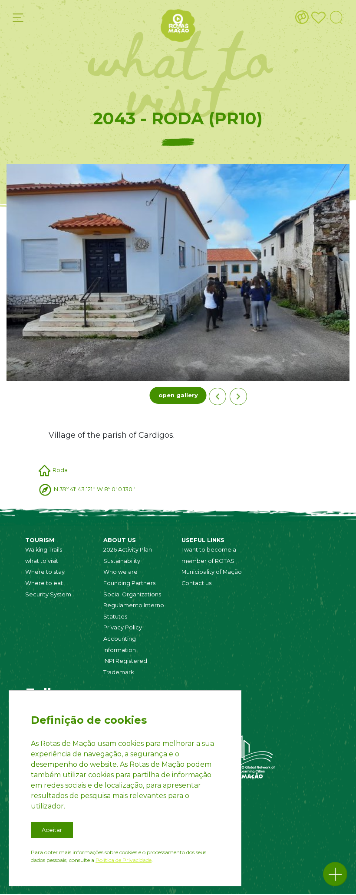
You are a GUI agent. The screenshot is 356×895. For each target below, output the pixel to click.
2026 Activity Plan (127, 549)
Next (238, 396)
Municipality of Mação (211, 572)
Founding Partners (129, 583)
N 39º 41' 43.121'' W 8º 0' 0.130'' (94, 489)
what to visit (41, 561)
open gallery (178, 395)
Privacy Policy (122, 627)
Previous (217, 396)
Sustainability (121, 561)
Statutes (115, 616)
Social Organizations (132, 594)
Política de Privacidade (124, 860)
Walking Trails (43, 549)
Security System (48, 594)
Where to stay (45, 572)
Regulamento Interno (133, 605)
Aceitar (52, 830)
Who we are (120, 572)
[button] (335, 874)
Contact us (196, 583)
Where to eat (44, 583)
